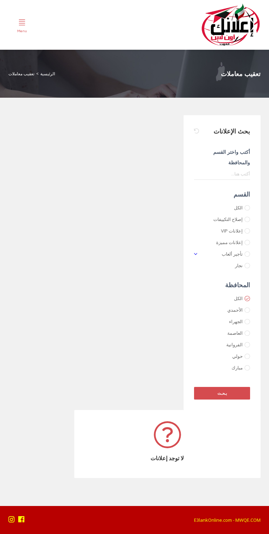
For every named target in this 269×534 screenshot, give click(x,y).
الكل (238, 207)
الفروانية (234, 344)
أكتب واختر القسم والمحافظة (231, 157)
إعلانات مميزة (229, 242)
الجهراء (236, 321)
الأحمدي (235, 310)
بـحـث (222, 393)
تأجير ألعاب (232, 254)
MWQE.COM (248, 520)
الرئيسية (47, 74)
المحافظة (237, 284)
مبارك (237, 368)
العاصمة (235, 333)
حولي (237, 356)
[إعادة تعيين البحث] (196, 131)
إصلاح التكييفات (228, 219)
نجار (239, 265)
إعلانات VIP (232, 231)
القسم (242, 194)
